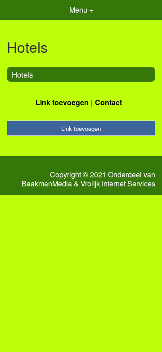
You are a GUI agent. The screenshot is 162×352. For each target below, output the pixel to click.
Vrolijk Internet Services (118, 183)
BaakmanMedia (47, 183)
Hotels (22, 74)
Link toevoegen (62, 102)
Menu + (81, 10)
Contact (108, 102)
